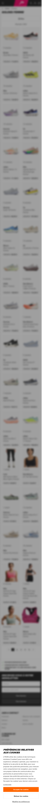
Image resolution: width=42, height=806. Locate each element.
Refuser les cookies (21, 796)
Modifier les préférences (21, 801)
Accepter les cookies (21, 789)
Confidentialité (7, 784)
